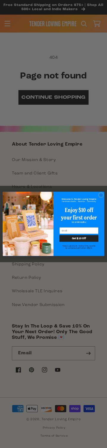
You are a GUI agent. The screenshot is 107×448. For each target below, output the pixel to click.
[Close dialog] (101, 195)
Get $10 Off (79, 238)
